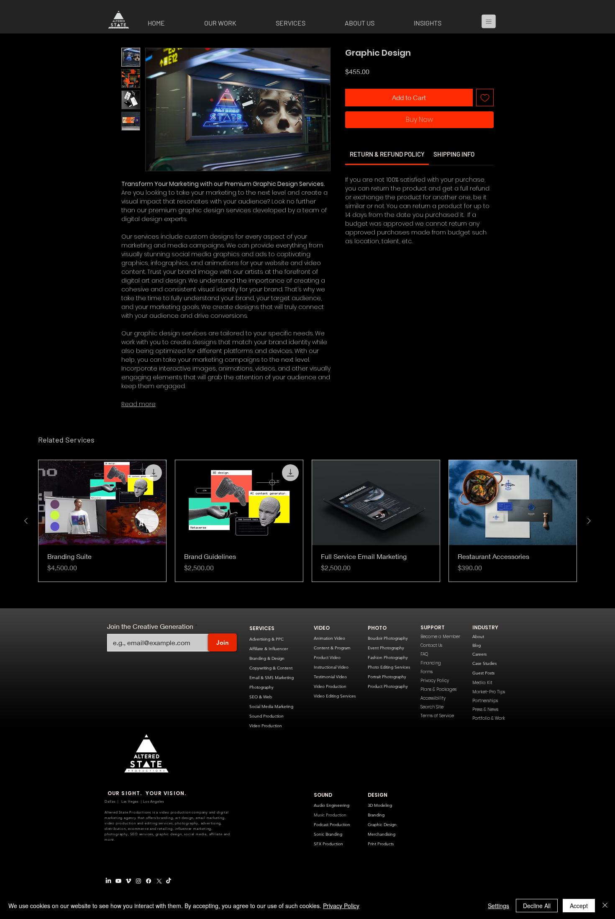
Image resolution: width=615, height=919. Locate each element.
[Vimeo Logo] (128, 881)
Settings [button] (498, 905)
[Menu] (492, 21)
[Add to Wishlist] (485, 119)
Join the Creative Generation (150, 626)
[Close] (605, 905)
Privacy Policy (341, 905)
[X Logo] (158, 881)
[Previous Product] (26, 521)
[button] (233, 23)
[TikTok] (168, 881)
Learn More (377, 92)
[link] (387, 176)
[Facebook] (148, 881)
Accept (579, 905)
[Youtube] (118, 881)
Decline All (537, 905)
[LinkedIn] (108, 881)
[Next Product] (589, 521)
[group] (307, 521)
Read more (138, 404)
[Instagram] (138, 881)
